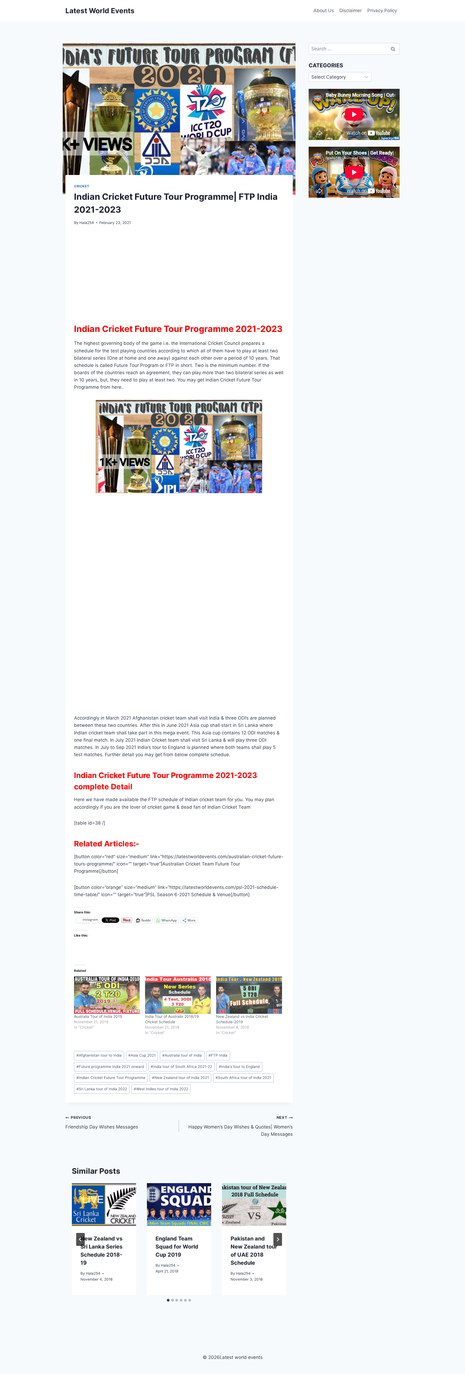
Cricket (81, 186)
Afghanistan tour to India (99, 1055)
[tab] (168, 1300)
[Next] (277, 1239)
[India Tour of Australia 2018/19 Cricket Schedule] (178, 995)
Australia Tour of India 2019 (98, 1016)
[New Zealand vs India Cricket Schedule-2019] (249, 995)
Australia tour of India (182, 1055)
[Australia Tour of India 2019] (107, 995)
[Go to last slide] (80, 1239)
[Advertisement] (179, 272)
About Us (323, 10)
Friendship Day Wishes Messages (101, 1122)
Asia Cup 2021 (142, 1055)
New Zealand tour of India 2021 (180, 1077)
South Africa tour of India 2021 (243, 1077)
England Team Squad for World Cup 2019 (177, 1247)
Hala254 (86, 222)
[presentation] (104, 1204)
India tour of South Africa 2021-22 (181, 1066)
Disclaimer (350, 10)
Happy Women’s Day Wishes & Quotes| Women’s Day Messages (240, 1126)
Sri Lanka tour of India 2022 (101, 1089)
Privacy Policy (382, 10)
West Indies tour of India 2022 (161, 1089)
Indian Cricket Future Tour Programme (110, 1077)
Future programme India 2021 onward (110, 1066)
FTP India (218, 1055)
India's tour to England (239, 1066)
